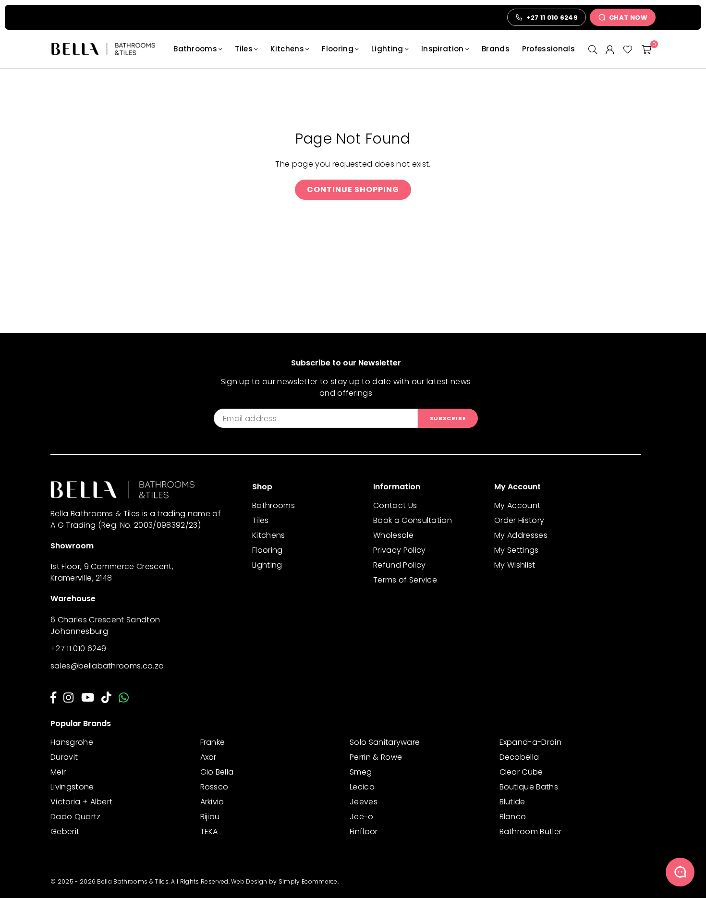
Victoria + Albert (81, 801)
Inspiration (442, 49)
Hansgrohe (71, 742)
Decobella (519, 757)
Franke (212, 742)
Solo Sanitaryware (385, 742)
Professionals (548, 49)
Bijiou (210, 816)
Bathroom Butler (530, 831)
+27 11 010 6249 (78, 648)
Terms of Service (405, 579)
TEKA (209, 831)
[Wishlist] (628, 49)
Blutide (512, 801)
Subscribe (448, 418)
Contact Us (395, 505)
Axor (208, 757)
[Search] (592, 49)
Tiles (244, 49)
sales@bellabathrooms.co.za (107, 665)
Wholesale (393, 535)
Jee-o (362, 816)
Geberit (64, 831)
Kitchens (287, 49)
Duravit (64, 757)
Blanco (512, 816)
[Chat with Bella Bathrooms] (680, 872)
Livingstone (72, 786)
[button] (646, 49)
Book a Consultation (412, 520)
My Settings (516, 550)
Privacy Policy (399, 550)
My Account (517, 505)
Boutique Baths (528, 786)
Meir (58, 771)
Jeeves (363, 801)
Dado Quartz (75, 816)
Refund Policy (399, 564)
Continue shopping (353, 189)
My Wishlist (515, 564)
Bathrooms (195, 49)
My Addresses (521, 535)
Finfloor (364, 831)
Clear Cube (521, 771)
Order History (519, 520)
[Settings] (610, 49)
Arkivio (212, 801)
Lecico (362, 786)
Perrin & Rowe (376, 757)
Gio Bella (217, 771)
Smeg (361, 771)
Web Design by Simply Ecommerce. (285, 881)
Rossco (214, 786)
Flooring (337, 49)
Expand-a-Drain (530, 742)
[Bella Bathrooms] (108, 49)
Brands (496, 49)
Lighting (387, 49)
